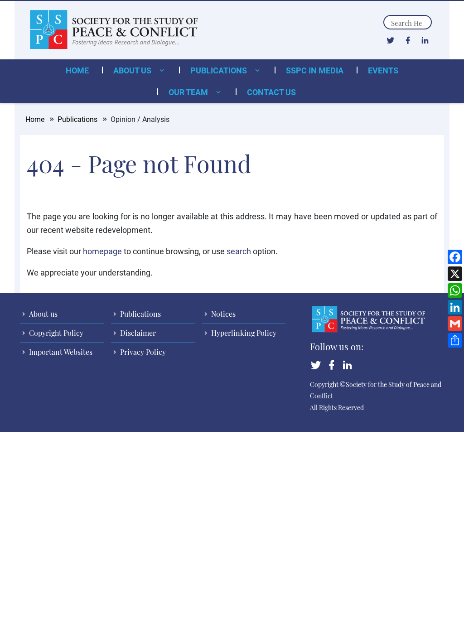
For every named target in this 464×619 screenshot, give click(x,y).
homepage (102, 251)
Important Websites (59, 352)
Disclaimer (137, 333)
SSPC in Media (314, 70)
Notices (222, 314)
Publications (219, 70)
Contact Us (271, 92)
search (239, 251)
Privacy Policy (142, 352)
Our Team (189, 92)
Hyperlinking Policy (242, 333)
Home (77, 70)
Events (383, 70)
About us (133, 70)
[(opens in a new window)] (390, 40)
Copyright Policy (55, 333)
